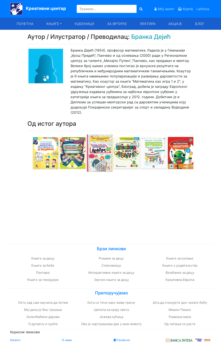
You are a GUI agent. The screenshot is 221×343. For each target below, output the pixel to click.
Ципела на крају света (111, 310)
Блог (199, 24)
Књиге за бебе (42, 265)
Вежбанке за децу (180, 273)
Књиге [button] (52, 24)
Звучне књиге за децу (111, 280)
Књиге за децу (42, 258)
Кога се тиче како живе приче (111, 303)
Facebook (123, 340)
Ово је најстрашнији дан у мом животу (111, 324)
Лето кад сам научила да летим (43, 303)
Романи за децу (111, 258)
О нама (67, 340)
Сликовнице (111, 265)
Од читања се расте (180, 324)
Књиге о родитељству (179, 265)
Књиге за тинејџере (43, 280)
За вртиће (117, 24)
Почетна (25, 24)
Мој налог (165, 9)
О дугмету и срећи (43, 324)
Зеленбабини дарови (43, 317)
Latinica (202, 9)
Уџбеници (84, 24)
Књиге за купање (179, 258)
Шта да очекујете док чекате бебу (180, 303)
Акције (175, 24)
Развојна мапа (180, 317)
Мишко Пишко (180, 310)
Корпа (187, 9)
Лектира (148, 24)
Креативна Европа (180, 280)
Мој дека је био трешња (43, 310)
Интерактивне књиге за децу (111, 273)
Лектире (43, 273)
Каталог (15, 340)
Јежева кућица (111, 317)
